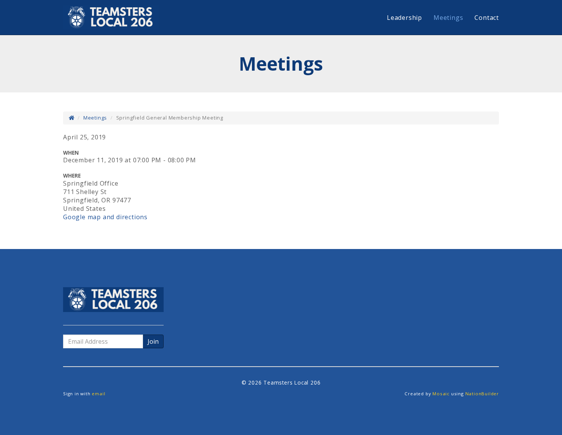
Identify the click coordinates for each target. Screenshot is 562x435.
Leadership (404, 17)
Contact (486, 17)
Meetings (448, 17)
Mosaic (441, 393)
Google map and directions (105, 217)
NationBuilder (482, 393)
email (98, 393)
